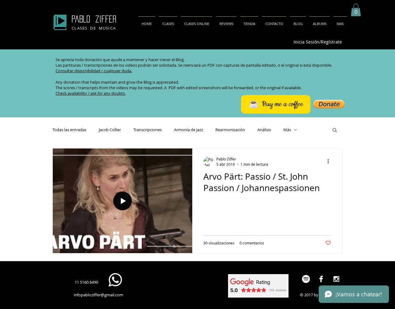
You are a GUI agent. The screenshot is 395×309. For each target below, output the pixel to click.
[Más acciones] (330, 161)
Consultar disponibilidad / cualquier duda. (94, 70)
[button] (356, 10)
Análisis (264, 129)
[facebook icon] (321, 279)
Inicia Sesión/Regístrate (317, 42)
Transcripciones (147, 129)
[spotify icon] (306, 279)
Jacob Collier (110, 129)
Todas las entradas (69, 129)
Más (287, 129)
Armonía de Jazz (188, 129)
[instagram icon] (336, 279)
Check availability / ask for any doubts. (91, 93)
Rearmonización (230, 129)
